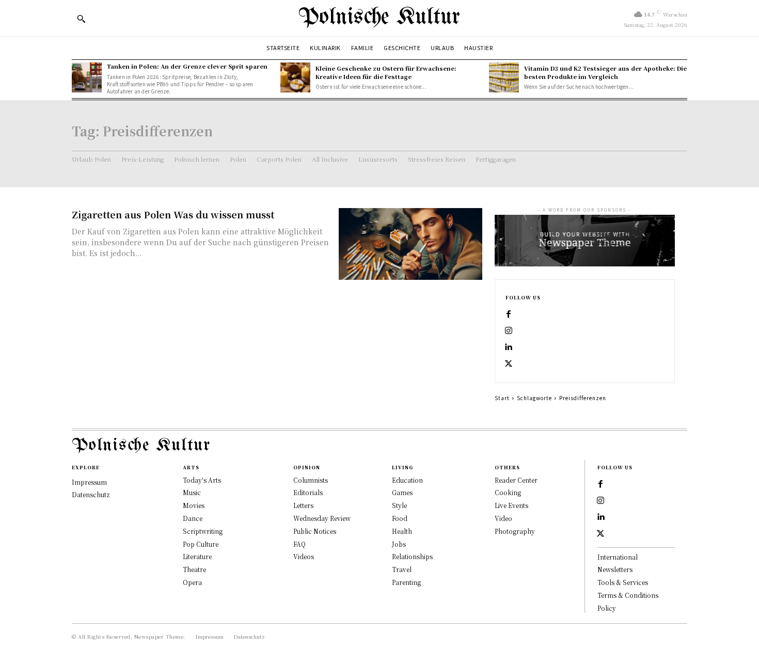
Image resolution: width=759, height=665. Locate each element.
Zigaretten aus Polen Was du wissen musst (173, 214)
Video (503, 518)
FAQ (299, 544)
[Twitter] (508, 364)
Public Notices (314, 531)
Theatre (194, 569)
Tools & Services (622, 582)
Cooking (508, 492)
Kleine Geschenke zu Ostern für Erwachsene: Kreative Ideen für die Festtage (385, 72)
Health (402, 531)
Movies (193, 505)
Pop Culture (200, 544)
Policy (606, 608)
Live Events (511, 505)
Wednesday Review (322, 518)
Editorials (308, 492)
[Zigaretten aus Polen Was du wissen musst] (410, 244)
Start (502, 398)
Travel (402, 569)
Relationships (412, 556)
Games (402, 492)
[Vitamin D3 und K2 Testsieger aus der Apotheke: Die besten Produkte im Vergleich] (504, 77)
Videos (303, 556)
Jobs (399, 544)
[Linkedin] (508, 347)
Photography (515, 531)
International (617, 556)
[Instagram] (508, 331)
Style (399, 505)
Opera (192, 582)
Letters (303, 505)
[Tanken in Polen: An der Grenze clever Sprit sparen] (87, 77)
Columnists (310, 480)
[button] (81, 18)
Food (399, 518)
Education (407, 480)
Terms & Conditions (627, 595)
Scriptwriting (203, 531)
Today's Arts (202, 480)
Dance (192, 518)
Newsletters (614, 569)
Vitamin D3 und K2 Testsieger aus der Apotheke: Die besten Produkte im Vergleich (605, 72)
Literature (197, 556)
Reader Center (516, 480)
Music (192, 492)
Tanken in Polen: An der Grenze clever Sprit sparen (187, 66)
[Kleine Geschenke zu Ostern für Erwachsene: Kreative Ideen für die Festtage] (295, 77)
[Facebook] (508, 314)
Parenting (406, 582)
